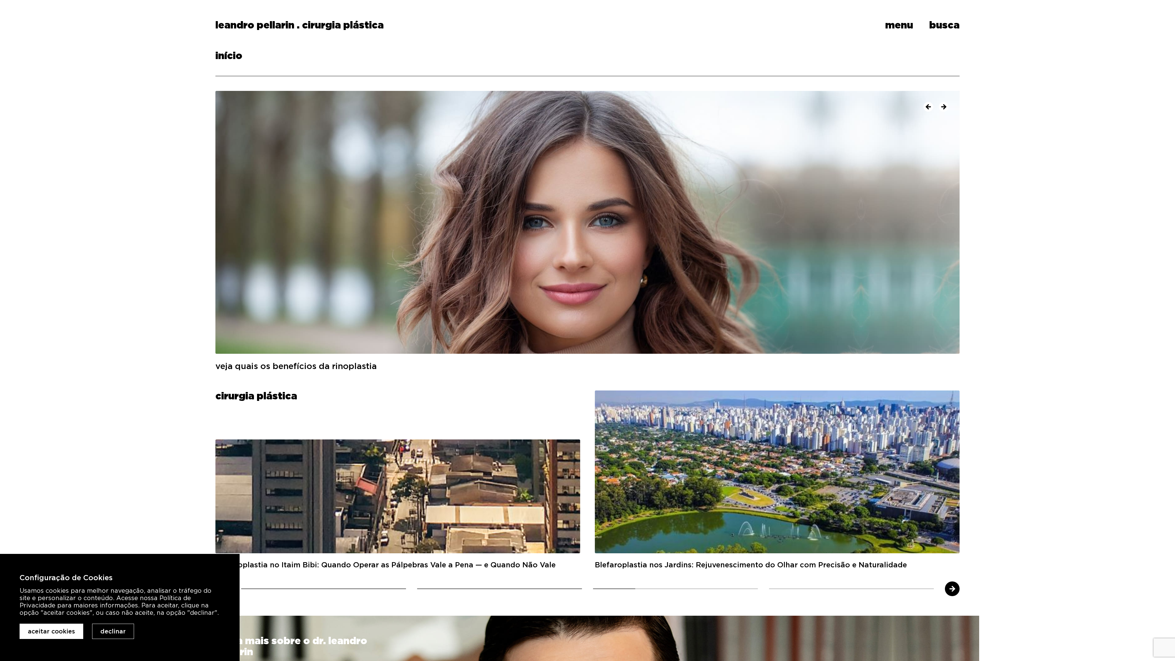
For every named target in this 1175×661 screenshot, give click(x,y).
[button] (928, 107)
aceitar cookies (51, 631)
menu (899, 25)
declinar (113, 631)
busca (944, 25)
